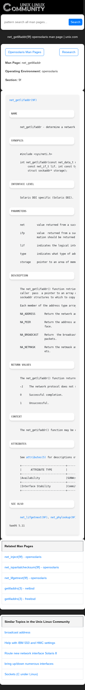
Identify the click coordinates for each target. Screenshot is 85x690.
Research (68, 52)
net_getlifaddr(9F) (23, 100)
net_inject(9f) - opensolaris (23, 557)
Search (75, 22)
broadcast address (17, 632)
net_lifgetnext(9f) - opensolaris (26, 578)
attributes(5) (36, 457)
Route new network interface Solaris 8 (31, 653)
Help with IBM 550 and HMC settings (30, 643)
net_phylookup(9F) (63, 517)
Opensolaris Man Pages (24, 52)
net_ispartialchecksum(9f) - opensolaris (32, 567)
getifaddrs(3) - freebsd (20, 599)
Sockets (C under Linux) (21, 674)
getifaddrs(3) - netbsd (19, 588)
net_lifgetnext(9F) (34, 517)
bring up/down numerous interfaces (29, 663)
